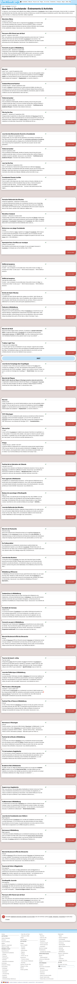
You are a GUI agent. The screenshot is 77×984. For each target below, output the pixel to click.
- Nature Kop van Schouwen (46, 978)
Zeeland (21, 742)
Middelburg (22, 51)
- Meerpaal (4, 977)
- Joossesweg (5, 973)
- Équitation (42, 941)
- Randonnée (42, 939)
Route (40, 955)
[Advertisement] (38, 63)
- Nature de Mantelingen (64, 941)
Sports (41, 934)
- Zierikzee (42, 973)
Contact (60, 968)
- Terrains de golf (43, 943)
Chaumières (5, 966)
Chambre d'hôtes (6, 964)
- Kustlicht (4, 975)
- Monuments (23, 950)
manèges (11, 839)
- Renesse (41, 968)
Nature (22, 967)
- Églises (22, 952)
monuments (62, 916)
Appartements (5, 950)
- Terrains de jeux (24, 959)
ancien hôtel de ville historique (35, 835)
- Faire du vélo (42, 937)
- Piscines (41, 935)
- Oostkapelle (61, 939)
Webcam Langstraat (7, 945)
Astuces (4, 940)
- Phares (22, 953)
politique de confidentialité (23, 982)
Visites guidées (24, 969)
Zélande (10, 87)
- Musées (22, 947)
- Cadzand (60, 958)
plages (3, 237)
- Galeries (22, 948)
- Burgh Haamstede (44, 977)
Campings (4, 963)
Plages (41, 1)
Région (63, 1)
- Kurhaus (4, 959)
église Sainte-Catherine (8, 334)
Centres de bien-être (25, 964)
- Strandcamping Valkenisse (9, 978)
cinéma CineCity (24, 119)
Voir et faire (46, 1)
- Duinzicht (4, 971)
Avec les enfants (6, 941)
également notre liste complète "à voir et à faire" (23, 916)
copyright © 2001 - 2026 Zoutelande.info (35, 982)
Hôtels (22, 937)
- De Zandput (5, 970)
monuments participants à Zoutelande (34, 139)
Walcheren (60, 934)
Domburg (38, 166)
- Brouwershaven (43, 970)
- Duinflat (4, 954)
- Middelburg (61, 951)
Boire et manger (43, 948)
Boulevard (35, 381)
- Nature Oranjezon (63, 937)
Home (3, 934)
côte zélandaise (35, 534)
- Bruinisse (42, 971)
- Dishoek (60, 948)
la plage (10, 661)
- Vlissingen (61, 949)
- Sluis (59, 956)
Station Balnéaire (6, 938)
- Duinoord (4, 956)
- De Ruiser (4, 968)
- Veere (60, 935)
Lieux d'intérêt (23, 945)
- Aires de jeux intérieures (26, 961)
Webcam (30, 1)
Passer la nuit (36, 1)
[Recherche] (70, 2)
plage (16, 232)
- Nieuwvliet (61, 955)
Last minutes (23, 939)
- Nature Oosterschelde (45, 975)
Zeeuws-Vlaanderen (63, 953)
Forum (40, 961)
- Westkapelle (61, 944)
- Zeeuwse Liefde (24, 935)
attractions (17, 728)
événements (15, 534)
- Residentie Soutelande (8, 961)
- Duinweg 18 (5, 958)
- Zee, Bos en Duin (25, 934)
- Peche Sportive (43, 944)
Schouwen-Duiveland (44, 966)
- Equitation (42, 946)
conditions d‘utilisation (13, 982)
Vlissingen (41, 381)
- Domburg (61, 943)
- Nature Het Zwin (62, 960)
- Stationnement (43, 957)
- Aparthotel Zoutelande (8, 952)
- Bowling (22, 962)
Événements (53, 1)
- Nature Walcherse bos (64, 946)
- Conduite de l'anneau (45, 951)
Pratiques (59, 1)
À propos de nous (62, 964)
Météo (67, 1)
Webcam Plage (5, 947)
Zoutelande (24, 1)
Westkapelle (14, 690)
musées (50, 916)
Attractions (23, 957)
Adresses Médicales (44, 959)
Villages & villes (24, 966)
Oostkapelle (13, 221)
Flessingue (35, 116)
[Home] (21, 2)
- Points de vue (24, 955)
